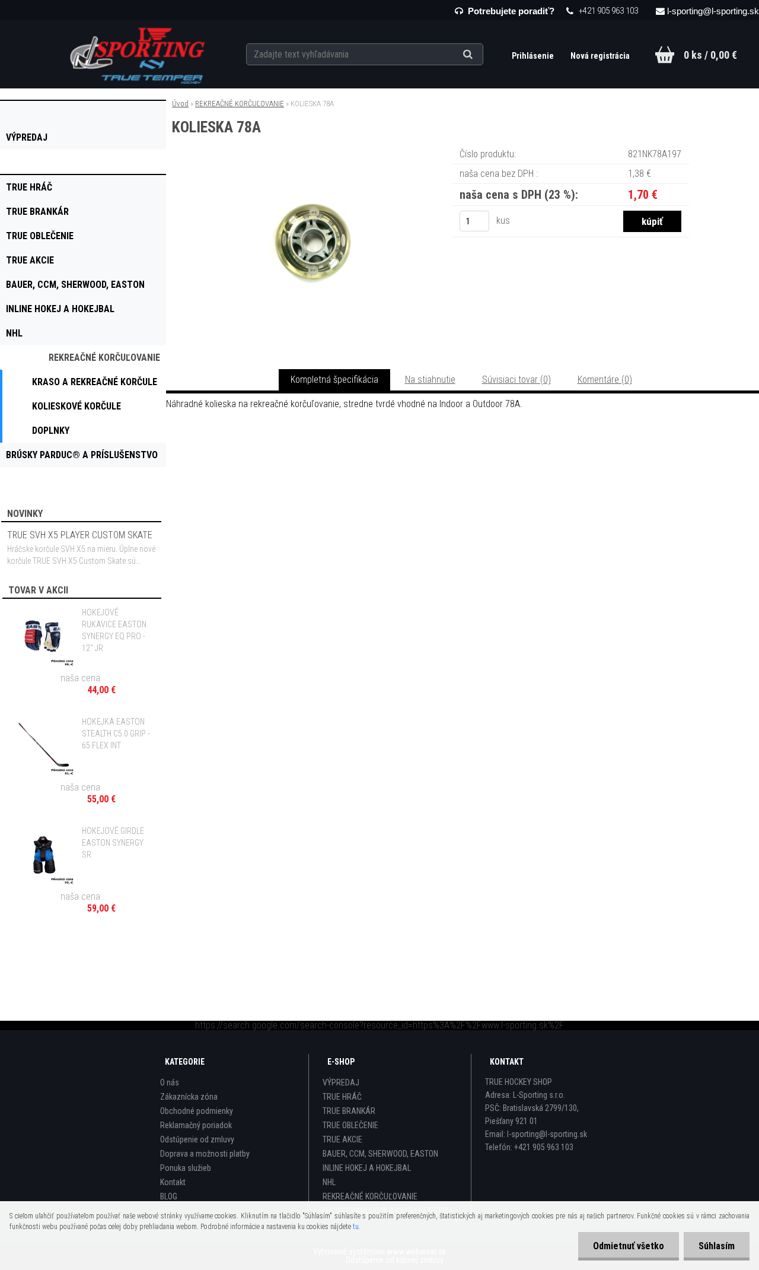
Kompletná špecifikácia (334, 379)
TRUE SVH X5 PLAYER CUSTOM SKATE (79, 535)
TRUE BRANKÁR (349, 1111)
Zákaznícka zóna (189, 1096)
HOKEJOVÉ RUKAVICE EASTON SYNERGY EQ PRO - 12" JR (114, 630)
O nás (169, 1082)
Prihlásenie (534, 56)
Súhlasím (717, 1246)
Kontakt (173, 1182)
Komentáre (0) (605, 379)
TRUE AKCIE (342, 1139)
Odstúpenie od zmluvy (197, 1139)
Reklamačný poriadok (196, 1125)
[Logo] (138, 54)
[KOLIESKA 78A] (313, 163)
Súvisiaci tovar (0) (516, 379)
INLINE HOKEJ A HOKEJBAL (367, 1168)
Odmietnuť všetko (628, 1246)
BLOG (168, 1196)
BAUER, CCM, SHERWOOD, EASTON (380, 1153)
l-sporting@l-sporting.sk (713, 11)
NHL (329, 1182)
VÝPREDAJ (341, 1082)
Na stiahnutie (430, 379)
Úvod (180, 103)
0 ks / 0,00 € (710, 55)
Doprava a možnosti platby (205, 1153)
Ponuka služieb (185, 1168)
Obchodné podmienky (196, 1111)
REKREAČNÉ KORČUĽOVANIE (239, 103)
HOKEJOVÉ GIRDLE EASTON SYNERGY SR (113, 842)
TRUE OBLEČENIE (350, 1125)
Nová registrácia (600, 56)
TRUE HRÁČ (342, 1096)
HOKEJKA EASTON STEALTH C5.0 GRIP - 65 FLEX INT (116, 733)
